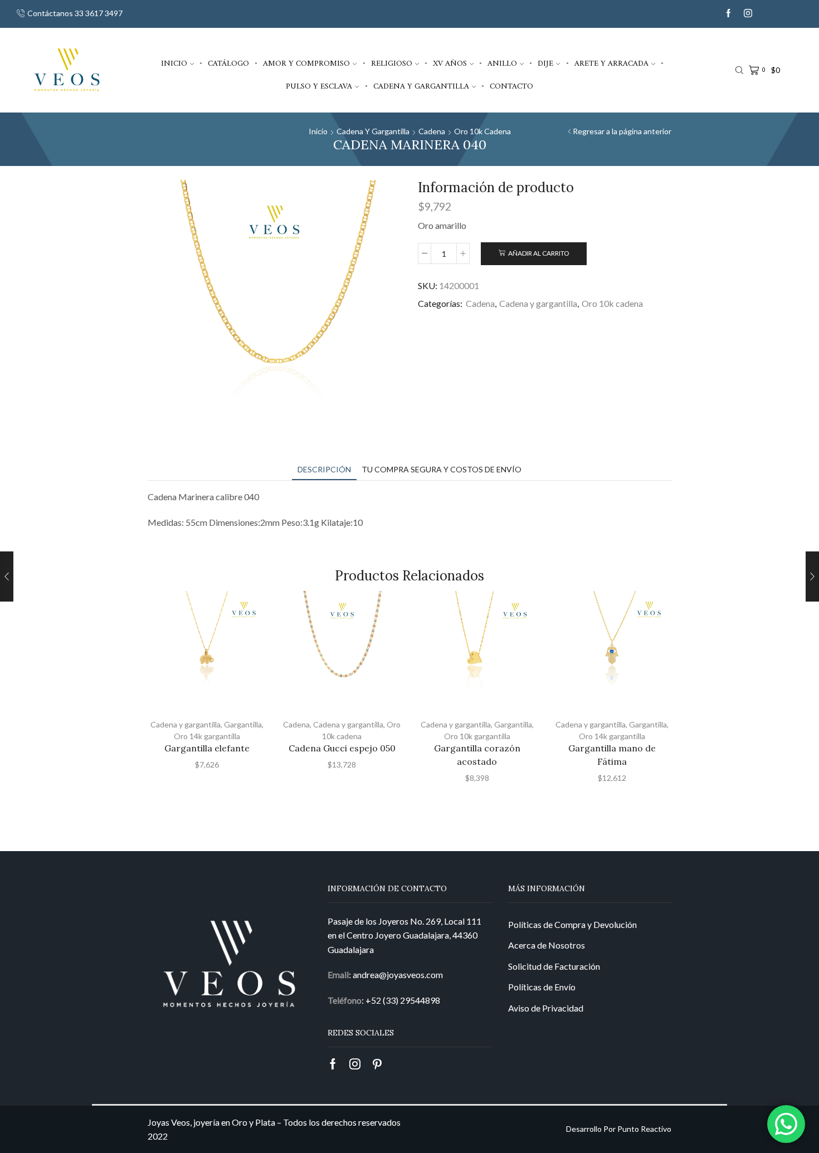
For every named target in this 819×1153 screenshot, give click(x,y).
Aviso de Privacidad (545, 1008)
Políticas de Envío (542, 986)
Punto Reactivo (644, 1129)
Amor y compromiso (306, 63)
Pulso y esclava (319, 86)
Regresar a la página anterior (622, 131)
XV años (450, 63)
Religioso (391, 63)
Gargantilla (243, 724)
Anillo (502, 63)
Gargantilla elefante (207, 748)
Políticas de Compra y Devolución (572, 924)
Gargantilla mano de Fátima (612, 754)
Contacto (511, 86)
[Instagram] (748, 13)
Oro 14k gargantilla (207, 736)
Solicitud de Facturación (554, 966)
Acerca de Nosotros (546, 945)
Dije (545, 63)
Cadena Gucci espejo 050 (342, 748)
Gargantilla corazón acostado (477, 754)
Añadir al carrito (538, 253)
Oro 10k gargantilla (477, 736)
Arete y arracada (611, 63)
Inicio (174, 63)
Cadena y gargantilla (421, 86)
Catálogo (228, 63)
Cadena (431, 131)
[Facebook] (728, 13)
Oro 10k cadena (482, 131)
